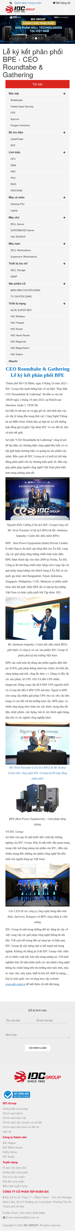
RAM (13, 165)
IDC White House (13, 1147)
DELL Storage (18, 270)
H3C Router (17, 329)
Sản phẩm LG (17, 283)
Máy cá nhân (17, 197)
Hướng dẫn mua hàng (15, 1108)
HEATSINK (16, 190)
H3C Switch (17, 354)
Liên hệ (7, 1131)
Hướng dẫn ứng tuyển (15, 1172)
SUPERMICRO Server (22, 230)
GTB (13, 112)
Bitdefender (17, 100)
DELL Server (17, 224)
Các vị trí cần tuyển (14, 1177)
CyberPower (17, 139)
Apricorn (15, 119)
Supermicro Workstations (24, 256)
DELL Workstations (21, 250)
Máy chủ (14, 217)
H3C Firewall (17, 322)
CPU (13, 159)
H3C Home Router (20, 335)
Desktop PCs (18, 204)
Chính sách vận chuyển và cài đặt (22, 1122)
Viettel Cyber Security (22, 106)
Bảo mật (14, 93)
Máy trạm (14, 243)
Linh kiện (14, 152)
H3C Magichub (18, 341)
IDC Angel (8, 1156)
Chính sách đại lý (13, 1113)
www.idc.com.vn (15, 984)
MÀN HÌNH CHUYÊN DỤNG (25, 290)
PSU (13, 178)
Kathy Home (10, 1152)
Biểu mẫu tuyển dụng (15, 1186)
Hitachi (13, 361)
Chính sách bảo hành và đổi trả (21, 1127)
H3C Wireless (18, 316)
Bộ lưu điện (16, 132)
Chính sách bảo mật (14, 1118)
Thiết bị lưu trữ (18, 263)
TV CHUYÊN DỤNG (21, 296)
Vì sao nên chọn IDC (15, 1167)
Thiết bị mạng (17, 303)
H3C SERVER (18, 236)
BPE (13, 145)
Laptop (14, 210)
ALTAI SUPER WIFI (21, 310)
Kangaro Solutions (20, 125)
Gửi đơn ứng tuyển (13, 1181)
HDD (13, 171)
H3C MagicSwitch (20, 348)
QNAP (14, 276)
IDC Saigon (9, 1143)
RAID (13, 184)
